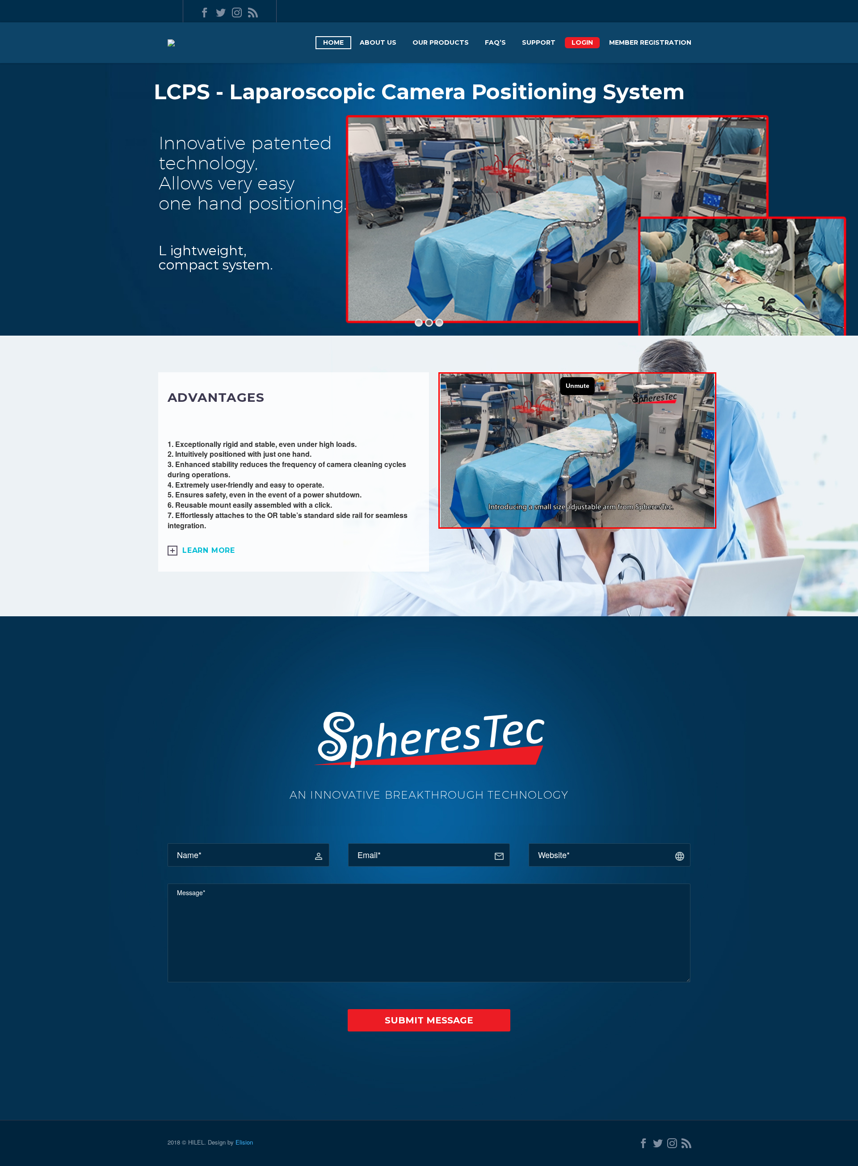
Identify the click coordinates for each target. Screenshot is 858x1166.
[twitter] (221, 12)
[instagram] (237, 12)
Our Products (440, 42)
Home (333, 42)
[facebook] (205, 12)
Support (538, 42)
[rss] (253, 12)
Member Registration (650, 42)
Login (582, 42)
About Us (378, 42)
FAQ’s (495, 42)
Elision (244, 1142)
